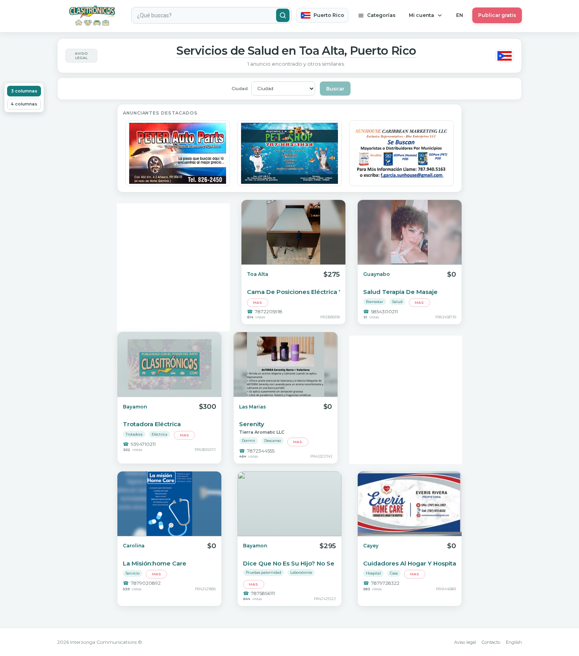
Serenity (251, 424)
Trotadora (134, 434)
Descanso (272, 440)
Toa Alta (321, 50)
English (514, 642)
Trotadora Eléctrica (152, 424)
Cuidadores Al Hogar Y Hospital (409, 563)
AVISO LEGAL (81, 55)
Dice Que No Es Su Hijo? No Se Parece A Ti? (289, 563)
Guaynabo (376, 274)
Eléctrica (159, 434)
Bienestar (374, 301)
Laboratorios (301, 572)
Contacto (491, 642)
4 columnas (24, 104)
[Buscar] (283, 15)
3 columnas (24, 91)
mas (257, 302)
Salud (397, 301)
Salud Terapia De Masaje (400, 292)
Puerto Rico (383, 50)
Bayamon (135, 407)
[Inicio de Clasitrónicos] (91, 15)
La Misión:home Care (154, 563)
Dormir (248, 440)
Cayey (371, 546)
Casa (394, 573)
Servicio (132, 573)
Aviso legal (465, 642)
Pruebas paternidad (263, 572)
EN (459, 15)
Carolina (134, 546)
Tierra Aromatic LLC (261, 432)
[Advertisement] (173, 267)
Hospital (373, 573)
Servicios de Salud (227, 50)
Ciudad (240, 88)
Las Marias (252, 407)
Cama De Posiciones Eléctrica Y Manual (293, 292)
